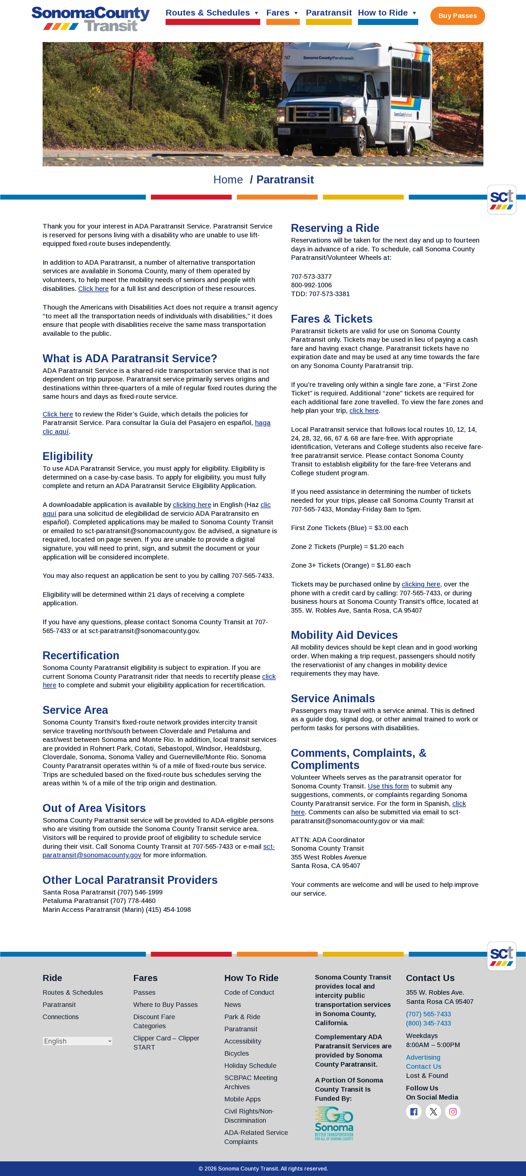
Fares (277, 12)
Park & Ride (242, 1017)
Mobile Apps (242, 1099)
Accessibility (242, 1041)
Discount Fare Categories (154, 1021)
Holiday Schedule (250, 1065)
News (232, 1004)
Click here (93, 288)
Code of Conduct (249, 992)
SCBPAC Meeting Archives (250, 1082)
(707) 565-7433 (428, 1014)
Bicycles (236, 1053)
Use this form (388, 786)
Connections (61, 1017)
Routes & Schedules (208, 12)
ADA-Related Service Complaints (256, 1137)
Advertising (423, 1057)
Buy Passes (458, 15)
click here (364, 410)
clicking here (192, 504)
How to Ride (383, 12)
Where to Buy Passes (165, 1004)
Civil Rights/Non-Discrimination (249, 1115)
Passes (144, 992)
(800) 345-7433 (428, 1023)
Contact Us (423, 1066)
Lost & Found (427, 1075)
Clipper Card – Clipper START (166, 1042)
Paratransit (329, 12)
